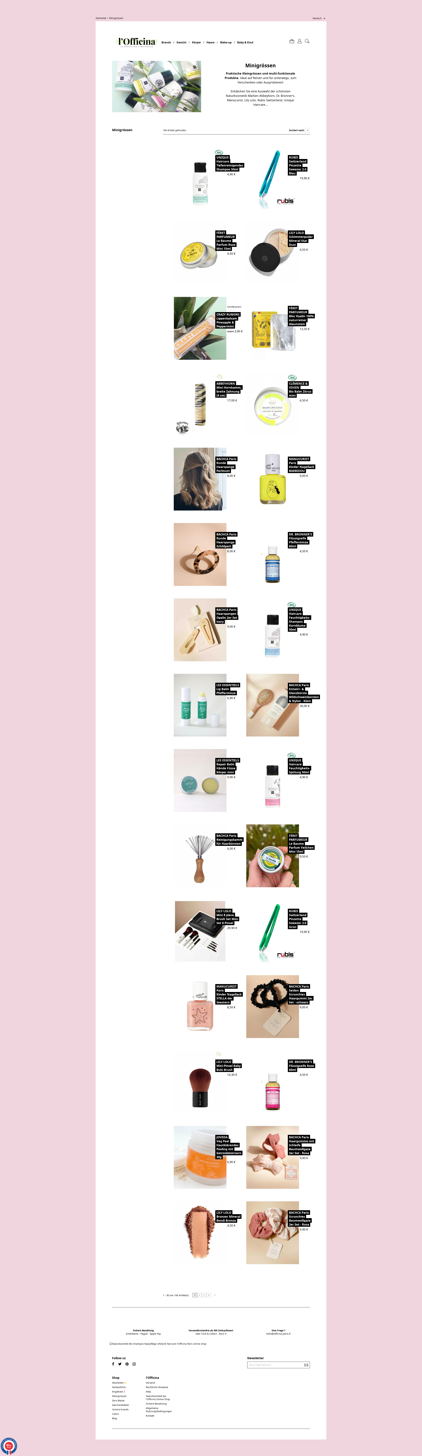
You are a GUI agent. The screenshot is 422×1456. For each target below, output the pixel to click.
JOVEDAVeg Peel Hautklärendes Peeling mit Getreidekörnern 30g (228, 1147)
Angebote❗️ (119, 1391)
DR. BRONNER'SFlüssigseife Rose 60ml (301, 1066)
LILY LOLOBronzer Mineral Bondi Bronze (228, 1216)
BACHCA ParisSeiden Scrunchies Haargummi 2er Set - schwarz (300, 994)
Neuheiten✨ (119, 1382)
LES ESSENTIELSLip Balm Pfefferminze (227, 689)
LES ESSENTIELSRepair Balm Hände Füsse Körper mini (227, 766)
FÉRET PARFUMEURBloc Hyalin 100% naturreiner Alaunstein (301, 316)
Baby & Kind (245, 42)
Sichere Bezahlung (156, 1403)
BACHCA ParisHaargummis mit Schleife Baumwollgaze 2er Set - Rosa (301, 1145)
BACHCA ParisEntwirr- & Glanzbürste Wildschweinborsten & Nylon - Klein (304, 693)
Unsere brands (120, 1409)
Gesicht (181, 42)
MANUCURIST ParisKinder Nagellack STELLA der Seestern (229, 994)
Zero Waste (118, 1400)
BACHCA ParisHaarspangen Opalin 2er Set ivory (226, 616)
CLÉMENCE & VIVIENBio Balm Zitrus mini (300, 389)
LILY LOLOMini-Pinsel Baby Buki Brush (228, 1066)
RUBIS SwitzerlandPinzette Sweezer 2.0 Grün (297, 919)
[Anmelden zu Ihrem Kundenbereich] (299, 39)
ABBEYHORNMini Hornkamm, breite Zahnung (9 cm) (228, 389)
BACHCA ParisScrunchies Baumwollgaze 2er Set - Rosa (300, 1218)
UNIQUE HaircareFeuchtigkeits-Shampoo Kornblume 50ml (299, 619)
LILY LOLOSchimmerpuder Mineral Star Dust (301, 239)
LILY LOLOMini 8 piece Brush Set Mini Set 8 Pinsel (227, 917)
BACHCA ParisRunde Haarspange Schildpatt (226, 540)
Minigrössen (122, 130)
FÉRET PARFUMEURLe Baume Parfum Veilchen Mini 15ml (301, 843)
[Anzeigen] (208, 177)
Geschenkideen (120, 1405)
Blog (114, 1418)
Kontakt (150, 1415)
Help (148, 1391)
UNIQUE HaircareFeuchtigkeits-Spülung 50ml (299, 766)
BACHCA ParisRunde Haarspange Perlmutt (226, 465)
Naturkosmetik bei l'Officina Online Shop (158, 1397)
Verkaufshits (119, 1387)
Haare (210, 42)
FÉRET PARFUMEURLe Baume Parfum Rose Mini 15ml (225, 241)
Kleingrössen (119, 1396)
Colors (115, 1413)
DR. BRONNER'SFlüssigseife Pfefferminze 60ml (300, 540)
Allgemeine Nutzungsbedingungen (159, 1410)
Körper (196, 42)
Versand (150, 1382)
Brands (166, 42)
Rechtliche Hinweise (157, 1387)
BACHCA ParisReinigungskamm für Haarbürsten (229, 840)
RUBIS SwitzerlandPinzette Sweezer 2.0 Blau (297, 165)
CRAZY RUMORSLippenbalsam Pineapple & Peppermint (228, 320)
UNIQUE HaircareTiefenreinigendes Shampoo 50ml (229, 163)
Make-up (226, 42)
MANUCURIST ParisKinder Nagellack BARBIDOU (301, 465)
